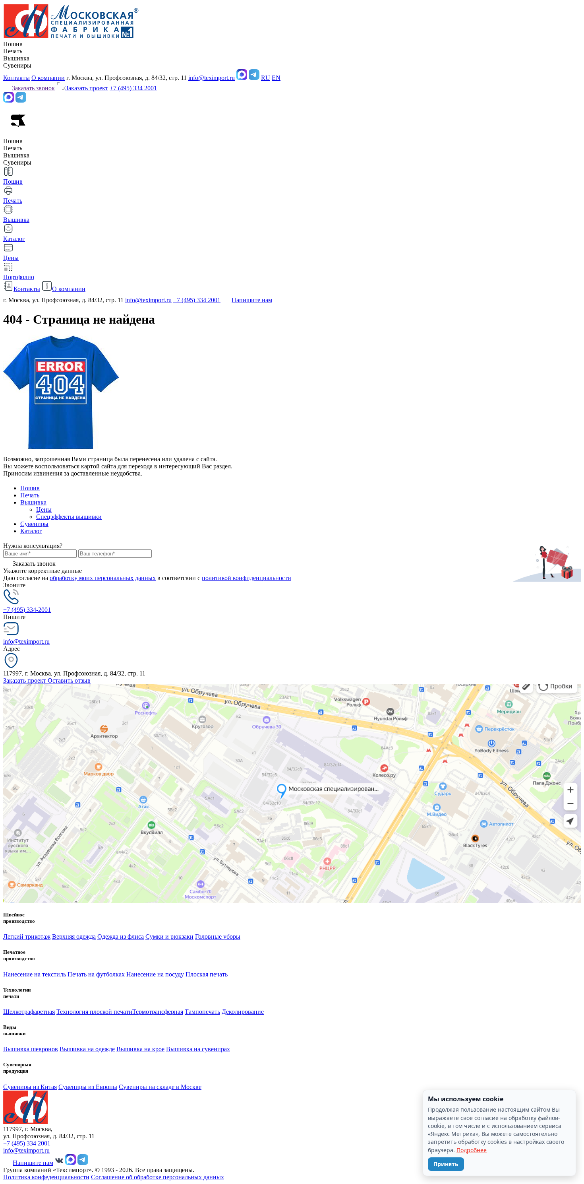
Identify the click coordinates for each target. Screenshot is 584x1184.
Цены (44, 509)
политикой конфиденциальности (246, 578)
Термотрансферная (157, 1011)
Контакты (16, 77)
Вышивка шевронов (30, 1049)
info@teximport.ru (211, 77)
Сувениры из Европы (87, 1086)
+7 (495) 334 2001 (133, 88)
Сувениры (34, 523)
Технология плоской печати (94, 1011)
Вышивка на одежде (87, 1049)
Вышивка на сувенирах (198, 1049)
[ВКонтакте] (59, 1162)
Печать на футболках (96, 974)
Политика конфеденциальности (46, 1177)
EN (276, 77)
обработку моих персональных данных (103, 578)
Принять (445, 1164)
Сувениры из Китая (30, 1086)
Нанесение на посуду (155, 974)
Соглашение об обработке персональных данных (157, 1177)
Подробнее (471, 1150)
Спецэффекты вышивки (69, 516)
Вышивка (33, 502)
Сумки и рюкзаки (169, 936)
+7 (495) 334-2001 (27, 609)
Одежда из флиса (120, 936)
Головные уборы (217, 936)
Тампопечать (202, 1011)
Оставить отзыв (69, 680)
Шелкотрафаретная (29, 1011)
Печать (29, 495)
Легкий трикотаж (26, 936)
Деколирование (243, 1011)
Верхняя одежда (74, 936)
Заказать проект (25, 680)
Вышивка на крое (140, 1049)
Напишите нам (252, 300)
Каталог (31, 531)
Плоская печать (207, 974)
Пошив (30, 488)
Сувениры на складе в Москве (160, 1086)
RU (265, 77)
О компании (48, 77)
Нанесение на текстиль (34, 974)
